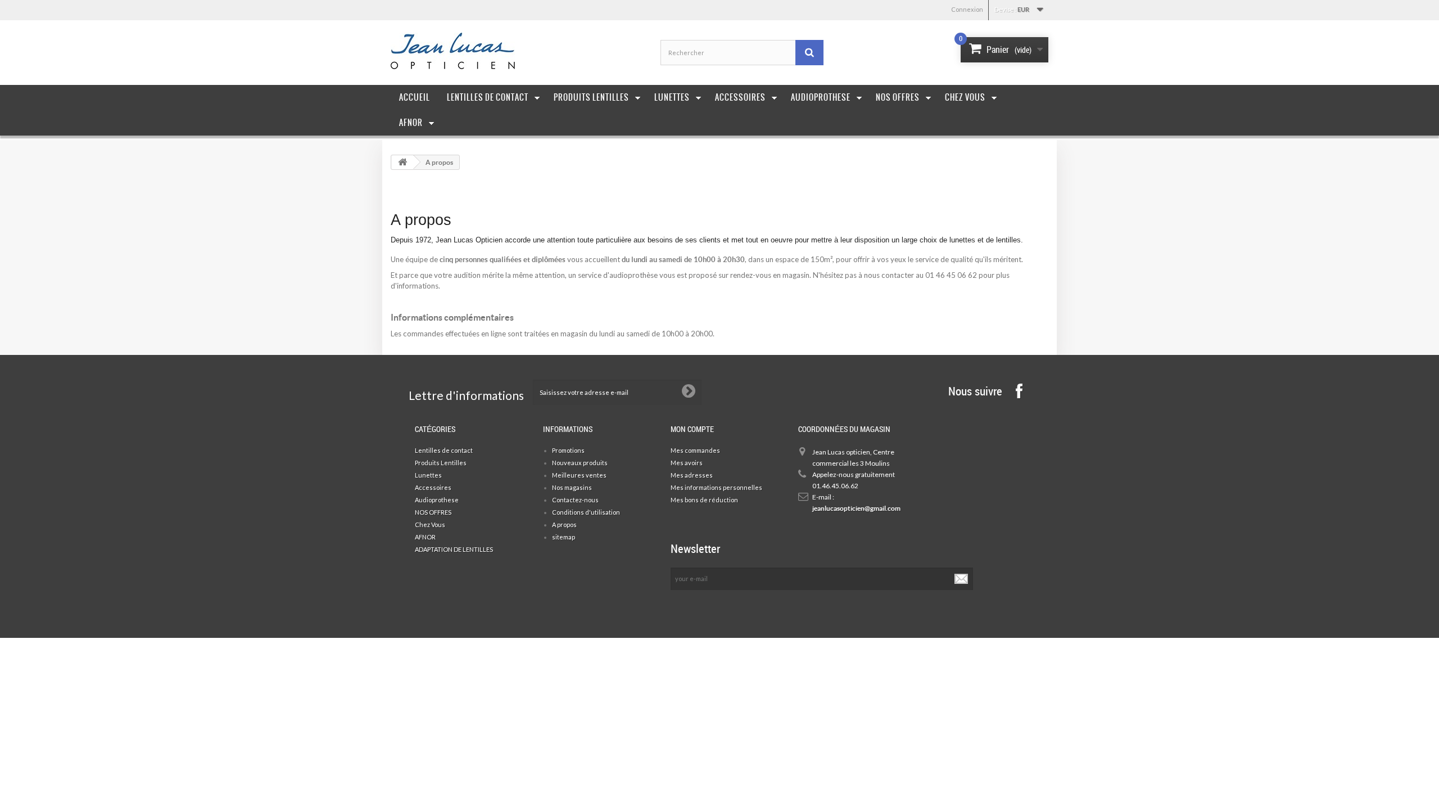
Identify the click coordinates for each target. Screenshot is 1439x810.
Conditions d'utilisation (586, 512)
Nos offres (898, 97)
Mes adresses (692, 475)
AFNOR (411, 122)
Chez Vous (965, 97)
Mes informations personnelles (716, 487)
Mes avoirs (687, 462)
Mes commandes (695, 450)
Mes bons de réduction (704, 499)
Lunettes (672, 97)
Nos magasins (572, 487)
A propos (564, 524)
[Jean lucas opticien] (495, 51)
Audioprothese (820, 97)
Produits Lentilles (591, 97)
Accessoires (740, 97)
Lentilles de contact (487, 97)
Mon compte (692, 429)
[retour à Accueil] (402, 162)
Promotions (568, 450)
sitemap (563, 537)
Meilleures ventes (579, 475)
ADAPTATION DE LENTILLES (454, 549)
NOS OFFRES (433, 512)
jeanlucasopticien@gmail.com (854, 508)
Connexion (967, 9)
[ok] (962, 579)
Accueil (414, 97)
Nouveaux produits (580, 462)
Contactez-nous (575, 499)
